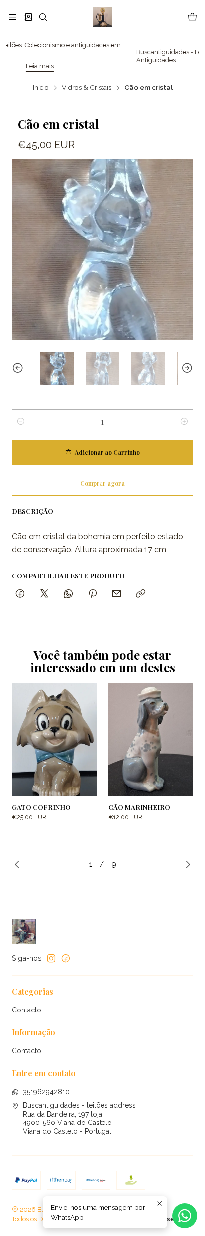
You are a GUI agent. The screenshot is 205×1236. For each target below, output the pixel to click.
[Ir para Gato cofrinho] (54, 739)
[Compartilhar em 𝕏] (44, 594)
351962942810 (46, 1092)
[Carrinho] (192, 17)
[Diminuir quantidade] (20, 422)
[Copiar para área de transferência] (140, 594)
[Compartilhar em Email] (116, 594)
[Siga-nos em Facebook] (66, 958)
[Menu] (12, 17)
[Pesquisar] (43, 17)
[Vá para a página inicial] (102, 17)
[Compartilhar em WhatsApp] (68, 594)
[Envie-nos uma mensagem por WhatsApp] (184, 1215)
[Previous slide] (19, 368)
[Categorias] (27, 17)
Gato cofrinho (41, 806)
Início (41, 87)
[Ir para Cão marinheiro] (150, 739)
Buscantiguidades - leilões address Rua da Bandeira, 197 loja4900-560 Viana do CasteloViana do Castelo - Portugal (79, 1118)
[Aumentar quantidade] (184, 422)
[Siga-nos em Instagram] (51, 958)
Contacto (26, 1010)
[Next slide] (185, 368)
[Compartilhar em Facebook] (20, 594)
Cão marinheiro (139, 806)
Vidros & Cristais (86, 87)
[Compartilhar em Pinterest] (92, 594)
